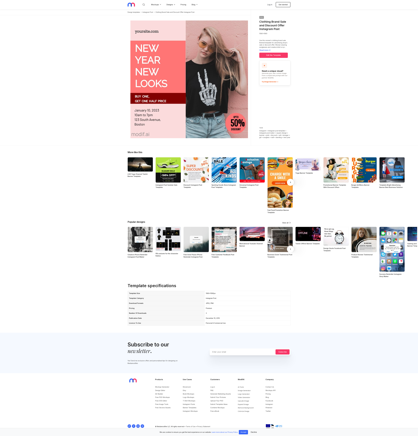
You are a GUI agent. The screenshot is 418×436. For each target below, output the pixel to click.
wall (272, 137)
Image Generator (244, 390)
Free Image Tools (161, 404)
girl (260, 137)
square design (281, 133)
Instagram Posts (189, 404)
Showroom (187, 387)
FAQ (211, 390)
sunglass (266, 137)
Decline (254, 432)
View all (285, 223)
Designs (169, 4)
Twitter (268, 411)
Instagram (269, 404)
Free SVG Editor (161, 401)
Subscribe (282, 352)
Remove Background (246, 408)
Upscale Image (243, 401)
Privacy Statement (203, 426)
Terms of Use (191, 426)
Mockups (155, 4)
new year (286, 137)
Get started (283, 4)
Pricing (183, 4)
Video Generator (244, 397)
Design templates (134, 12)
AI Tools (241, 387)
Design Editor (160, 390)
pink (267, 135)
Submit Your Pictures (218, 397)
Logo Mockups (188, 397)
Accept (243, 432)
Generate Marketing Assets (220, 394)
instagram (262, 131)
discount (274, 135)
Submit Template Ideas (219, 404)
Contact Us (269, 387)
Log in (269, 4)
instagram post (147, 12)
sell (280, 135)
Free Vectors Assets (163, 408)
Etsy (184, 390)
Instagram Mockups (190, 411)
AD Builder (159, 394)
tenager (286, 135)
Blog (193, 4)
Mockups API (270, 390)
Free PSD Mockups (162, 397)
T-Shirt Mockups (189, 401)
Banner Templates (189, 408)
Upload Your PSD (216, 401)
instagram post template (276, 131)
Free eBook (214, 411)
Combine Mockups (217, 408)
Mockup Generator (162, 387)
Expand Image (243, 404)
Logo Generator (244, 394)
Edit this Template (273, 55)
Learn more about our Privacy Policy (225, 432)
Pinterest (268, 408)
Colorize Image (243, 411)
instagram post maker (267, 133)
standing (279, 137)
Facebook (269, 401)
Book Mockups (188, 394)
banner (261, 135)
